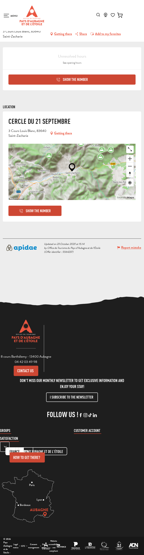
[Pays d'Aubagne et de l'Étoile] (32, 15)
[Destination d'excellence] (104, 546)
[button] (98, 14)
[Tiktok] (90, 415)
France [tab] (15, 451)
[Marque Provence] (75, 546)
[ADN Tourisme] (133, 546)
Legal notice (15, 546)
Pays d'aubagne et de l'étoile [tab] (42, 451)
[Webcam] (105, 16)
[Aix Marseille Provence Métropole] (90, 546)
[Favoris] (113, 15)
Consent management (33, 546)
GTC (23, 545)
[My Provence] (61, 546)
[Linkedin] (94, 415)
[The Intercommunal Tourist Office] (46, 546)
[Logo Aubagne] (26, 333)
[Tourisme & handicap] (119, 546)
